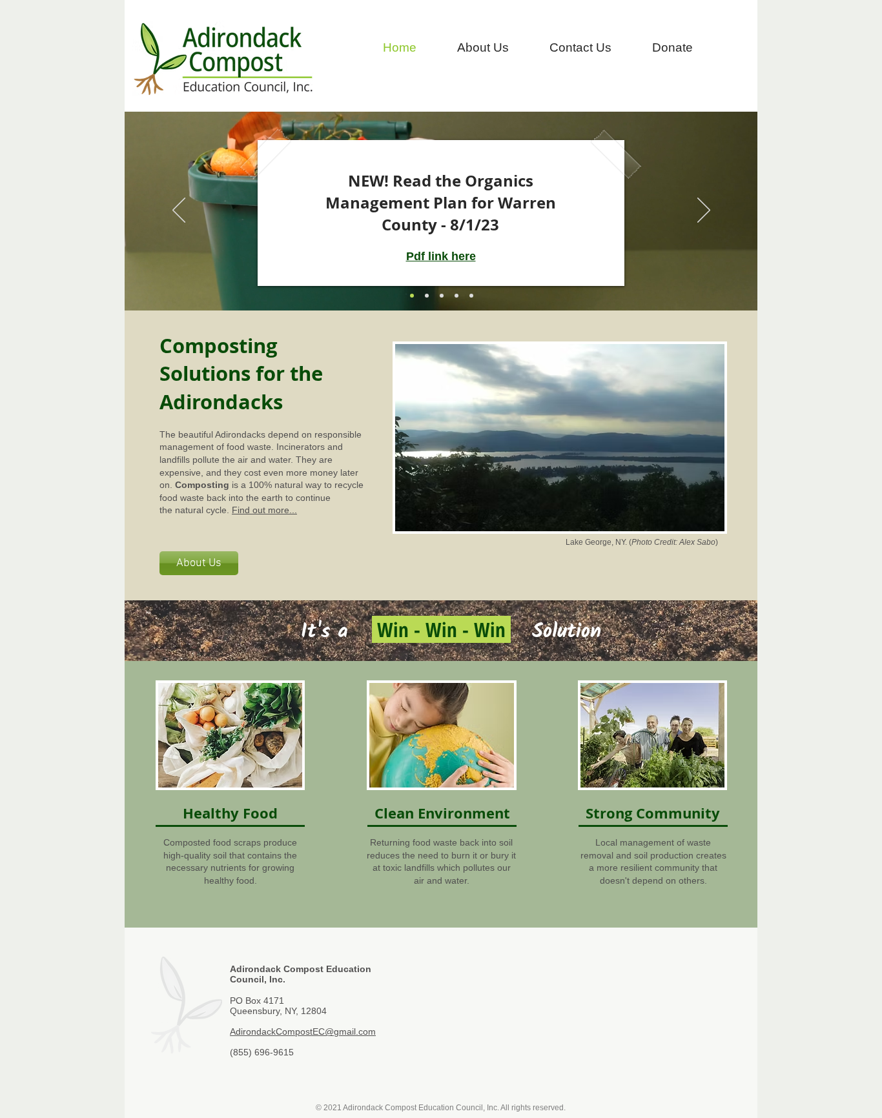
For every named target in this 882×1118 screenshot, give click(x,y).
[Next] (703, 211)
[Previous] (178, 211)
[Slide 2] (456, 296)
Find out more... (264, 510)
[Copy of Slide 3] (427, 296)
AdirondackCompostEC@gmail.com (303, 1031)
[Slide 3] (471, 296)
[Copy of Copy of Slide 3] (412, 296)
